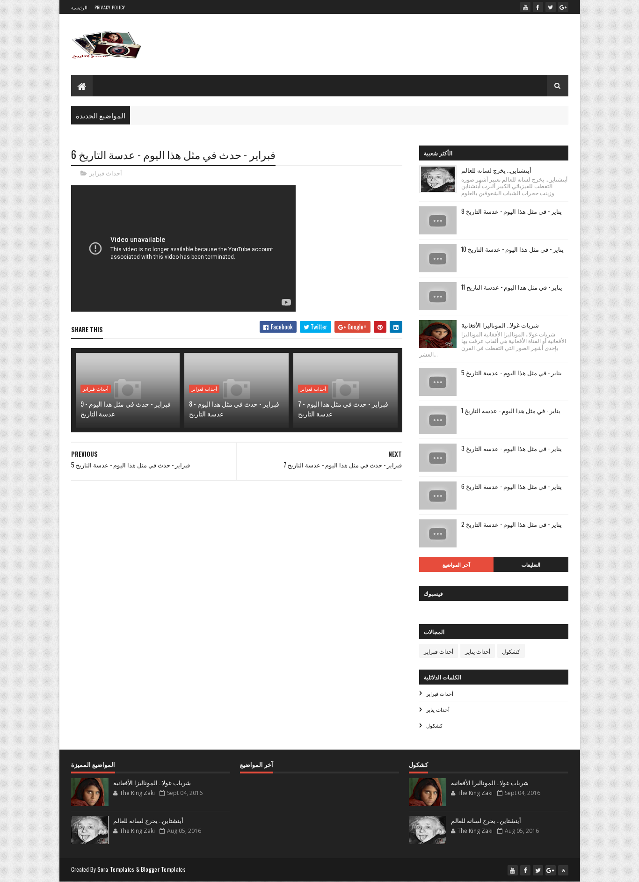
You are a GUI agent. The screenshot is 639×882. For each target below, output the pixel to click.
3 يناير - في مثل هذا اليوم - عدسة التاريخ (511, 448)
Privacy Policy (109, 7)
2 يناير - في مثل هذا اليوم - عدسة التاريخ (511, 524)
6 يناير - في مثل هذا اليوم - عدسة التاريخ (511, 486)
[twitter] (550, 7)
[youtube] (525, 7)
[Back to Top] (563, 870)
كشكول (511, 651)
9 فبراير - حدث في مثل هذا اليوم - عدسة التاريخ (125, 408)
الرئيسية (79, 7)
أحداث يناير (477, 651)
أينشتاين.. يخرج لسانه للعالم (496, 170)
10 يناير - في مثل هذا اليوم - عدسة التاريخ (512, 249)
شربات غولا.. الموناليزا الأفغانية (500, 324)
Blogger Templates (163, 869)
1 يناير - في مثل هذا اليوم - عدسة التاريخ (510, 410)
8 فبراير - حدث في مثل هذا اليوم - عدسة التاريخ (234, 408)
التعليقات (531, 564)
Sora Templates (116, 869)
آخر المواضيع (456, 564)
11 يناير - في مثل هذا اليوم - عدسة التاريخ (511, 287)
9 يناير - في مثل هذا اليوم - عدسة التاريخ (511, 211)
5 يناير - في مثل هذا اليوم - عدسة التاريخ (511, 372)
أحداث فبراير (105, 173)
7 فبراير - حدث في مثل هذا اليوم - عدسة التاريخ (343, 408)
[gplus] (563, 7)
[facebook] (538, 7)
